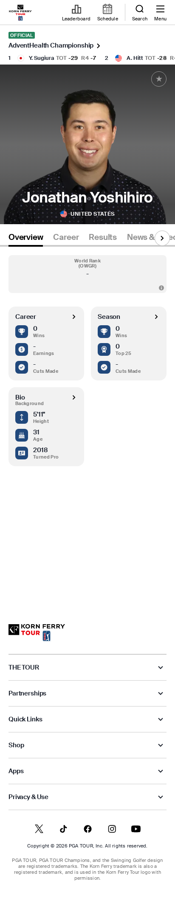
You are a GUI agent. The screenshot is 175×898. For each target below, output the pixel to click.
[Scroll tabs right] (162, 238)
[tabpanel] (87, 427)
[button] (87, 274)
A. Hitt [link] (135, 58)
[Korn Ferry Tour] (36, 632)
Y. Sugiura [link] (41, 58)
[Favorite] (159, 79)
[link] (20, 12)
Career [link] (66, 237)
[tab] (25, 239)
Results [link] (103, 237)
